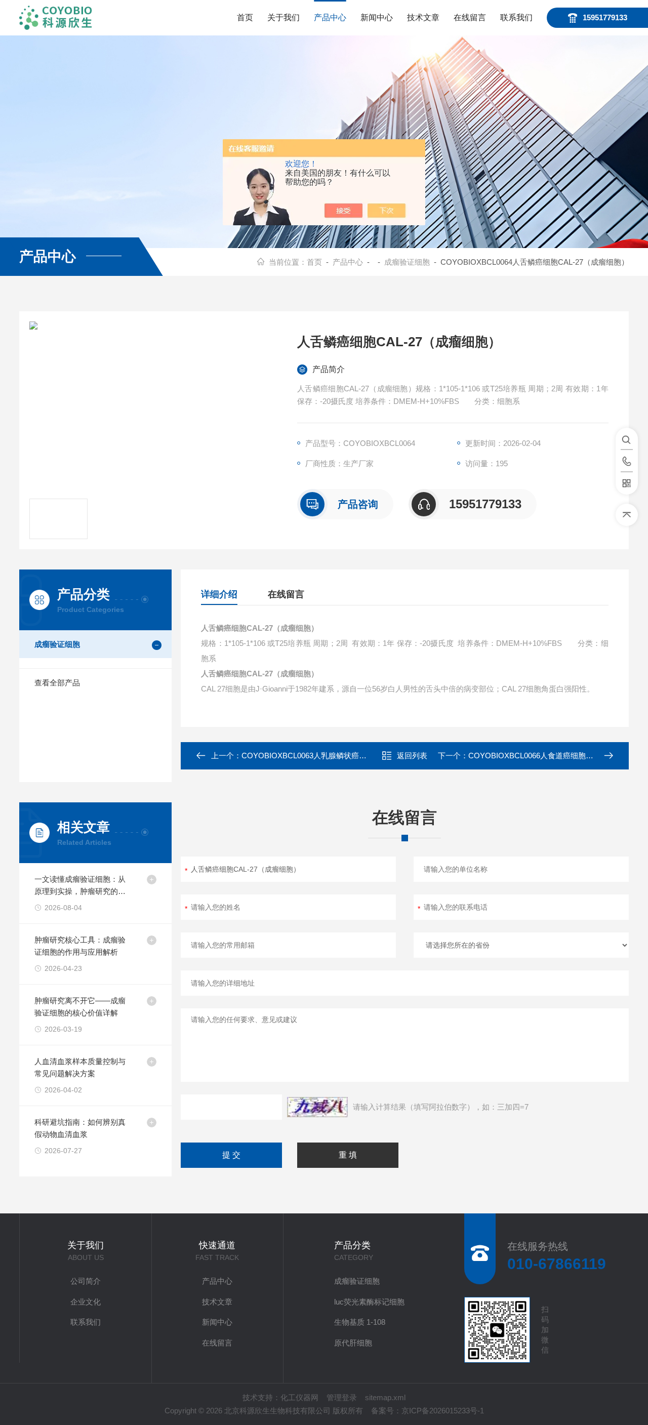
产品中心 (330, 17)
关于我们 (283, 17)
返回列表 (412, 755)
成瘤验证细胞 (407, 262)
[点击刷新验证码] (317, 1107)
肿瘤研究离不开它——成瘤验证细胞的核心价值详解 (80, 1006)
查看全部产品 (57, 682)
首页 (245, 17)
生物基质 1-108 (359, 1322)
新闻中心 (376, 17)
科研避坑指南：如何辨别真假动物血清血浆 (80, 1128)
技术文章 (423, 17)
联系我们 (516, 17)
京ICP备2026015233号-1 (442, 1410)
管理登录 (342, 1397)
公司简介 (85, 1281)
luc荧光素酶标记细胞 (369, 1301)
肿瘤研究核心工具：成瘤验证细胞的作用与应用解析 (80, 945)
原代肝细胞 (353, 1342)
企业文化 (85, 1301)
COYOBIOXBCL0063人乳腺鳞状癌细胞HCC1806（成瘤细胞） (347, 755)
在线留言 (470, 17)
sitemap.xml (385, 1397)
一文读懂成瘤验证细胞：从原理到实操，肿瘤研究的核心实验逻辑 (80, 886)
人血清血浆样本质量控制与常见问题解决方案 (80, 1067)
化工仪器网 (299, 1397)
